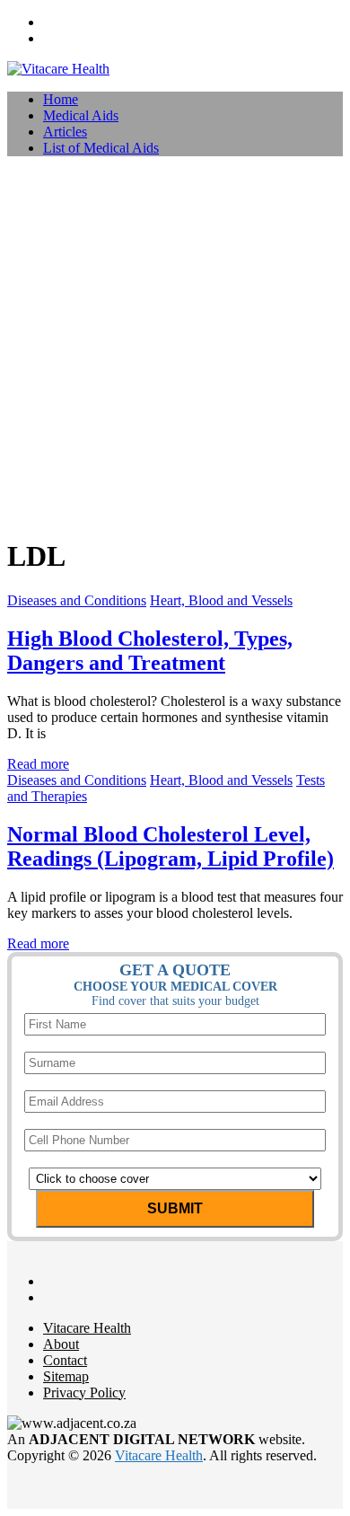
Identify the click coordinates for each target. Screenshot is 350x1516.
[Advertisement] (175, 346)
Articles (65, 131)
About (61, 1344)
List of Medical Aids (101, 147)
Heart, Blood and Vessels (221, 600)
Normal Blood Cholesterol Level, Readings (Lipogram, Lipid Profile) (170, 846)
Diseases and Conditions (76, 600)
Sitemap (66, 1376)
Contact (65, 1360)
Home (60, 99)
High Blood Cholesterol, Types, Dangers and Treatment (150, 650)
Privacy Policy (84, 1392)
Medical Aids (80, 115)
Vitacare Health (87, 1327)
